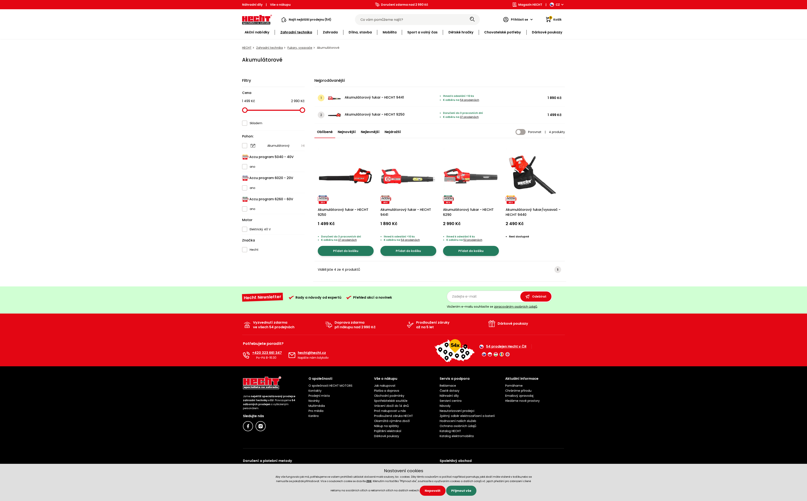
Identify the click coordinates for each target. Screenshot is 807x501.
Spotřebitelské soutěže (390, 401)
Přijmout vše (461, 491)
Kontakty (315, 391)
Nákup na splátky (386, 426)
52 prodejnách (472, 240)
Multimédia (317, 406)
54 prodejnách (469, 100)
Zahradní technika (269, 48)
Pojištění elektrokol (387, 431)
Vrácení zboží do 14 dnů (391, 406)
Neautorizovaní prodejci (457, 411)
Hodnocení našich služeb (458, 421)
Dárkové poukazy (386, 436)
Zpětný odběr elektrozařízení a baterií (467, 416)
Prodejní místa (319, 396)
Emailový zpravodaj (519, 396)
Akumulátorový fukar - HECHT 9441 (374, 97)
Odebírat (539, 296)
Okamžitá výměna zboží (392, 421)
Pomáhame (514, 386)
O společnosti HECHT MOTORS (330, 386)
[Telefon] (246, 355)
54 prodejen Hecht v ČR (506, 346)
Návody (445, 406)
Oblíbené (325, 131)
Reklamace (448, 386)
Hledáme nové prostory (522, 401)
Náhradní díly (252, 5)
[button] (306, 19)
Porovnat (534, 132)
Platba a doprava (386, 391)
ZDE (369, 481)
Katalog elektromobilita (457, 436)
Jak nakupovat (385, 386)
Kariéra (314, 416)
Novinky (314, 401)
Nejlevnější (370, 131)
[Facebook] (248, 426)
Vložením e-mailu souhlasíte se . (492, 307)
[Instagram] (261, 426)
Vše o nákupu (280, 5)
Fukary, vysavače (299, 48)
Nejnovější (347, 131)
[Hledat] (472, 19)
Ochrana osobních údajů (458, 426)
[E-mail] (292, 355)
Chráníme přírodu (518, 391)
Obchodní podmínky (389, 396)
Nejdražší (393, 131)
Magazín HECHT (530, 5)
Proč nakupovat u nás (390, 411)
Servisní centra (451, 401)
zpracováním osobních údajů (515, 307)
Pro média (316, 411)
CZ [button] (558, 5)
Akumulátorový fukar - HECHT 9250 (375, 114)
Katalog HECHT (450, 431)
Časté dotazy (449, 391)
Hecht (247, 48)
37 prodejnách (469, 117)
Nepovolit (432, 491)
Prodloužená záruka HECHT (393, 416)
